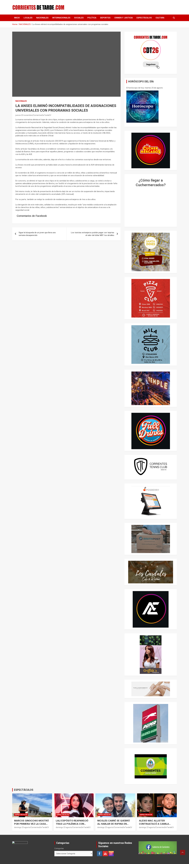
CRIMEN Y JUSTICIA (123, 18)
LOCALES (28, 18)
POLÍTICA (91, 18)
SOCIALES (79, 18)
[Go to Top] (182, 852)
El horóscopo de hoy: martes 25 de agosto (144, 88)
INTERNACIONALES (61, 18)
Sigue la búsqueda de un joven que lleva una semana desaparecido (37, 233)
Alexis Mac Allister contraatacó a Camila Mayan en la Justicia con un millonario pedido (155, 825)
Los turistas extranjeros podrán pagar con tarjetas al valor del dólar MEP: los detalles (92, 233)
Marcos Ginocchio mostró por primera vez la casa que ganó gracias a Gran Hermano (31, 825)
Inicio (17, 18)
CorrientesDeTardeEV (42, 115)
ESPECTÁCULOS (144, 18)
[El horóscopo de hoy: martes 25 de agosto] (142, 107)
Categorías (59, 848)
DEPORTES (105, 18)
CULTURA (160, 18)
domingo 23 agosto (22, 827)
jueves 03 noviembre (23, 115)
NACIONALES (42, 18)
